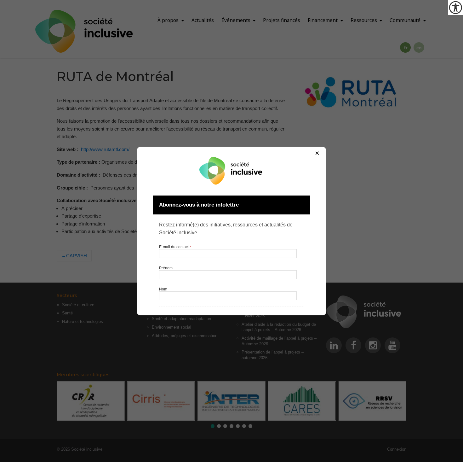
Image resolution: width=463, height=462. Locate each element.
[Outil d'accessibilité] (455, 7)
